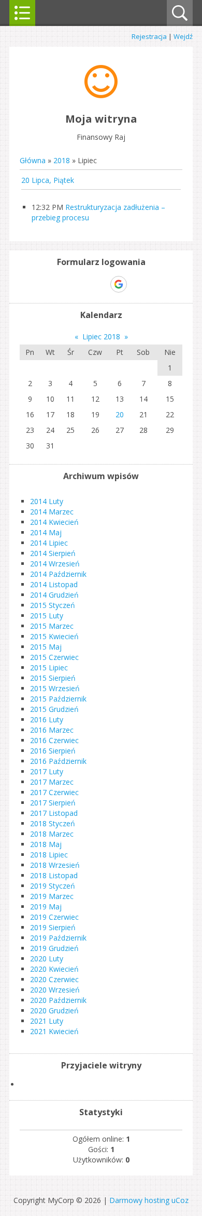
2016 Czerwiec (54, 740)
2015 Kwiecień (54, 636)
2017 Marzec (52, 782)
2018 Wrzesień (55, 865)
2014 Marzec (52, 512)
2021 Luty (46, 1021)
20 (120, 414)
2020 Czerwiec (54, 979)
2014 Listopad (54, 584)
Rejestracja (149, 36)
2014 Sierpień (53, 553)
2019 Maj (46, 906)
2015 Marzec (52, 626)
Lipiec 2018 (101, 336)
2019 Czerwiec (54, 917)
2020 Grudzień (54, 1010)
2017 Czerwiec (54, 792)
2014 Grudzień (54, 595)
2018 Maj (46, 844)
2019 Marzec (52, 896)
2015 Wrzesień (55, 688)
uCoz (180, 1200)
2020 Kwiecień (54, 969)
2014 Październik (58, 574)
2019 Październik (58, 938)
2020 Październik (58, 1000)
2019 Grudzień (54, 948)
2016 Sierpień (53, 751)
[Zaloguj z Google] (118, 284)
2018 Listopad (54, 875)
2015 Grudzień (54, 709)
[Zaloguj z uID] (83, 284)
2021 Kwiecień (54, 1031)
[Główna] (101, 95)
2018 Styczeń (52, 823)
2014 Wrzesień (55, 564)
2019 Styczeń (52, 886)
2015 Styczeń (52, 605)
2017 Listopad (54, 813)
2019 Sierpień (53, 927)
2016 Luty (46, 719)
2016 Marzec (52, 730)
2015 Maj (46, 647)
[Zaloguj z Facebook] (100, 284)
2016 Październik (58, 761)
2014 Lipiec (49, 543)
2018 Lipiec (49, 855)
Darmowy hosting (139, 1200)
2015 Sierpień (53, 678)
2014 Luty (46, 501)
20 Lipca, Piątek (47, 180)
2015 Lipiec (49, 667)
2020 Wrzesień (55, 990)
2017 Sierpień (53, 803)
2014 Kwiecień (54, 522)
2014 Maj (46, 532)
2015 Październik (58, 699)
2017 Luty (46, 771)
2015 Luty (46, 615)
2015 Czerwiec (54, 657)
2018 (61, 160)
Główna (33, 160)
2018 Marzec (52, 834)
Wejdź (183, 36)
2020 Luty (46, 958)
